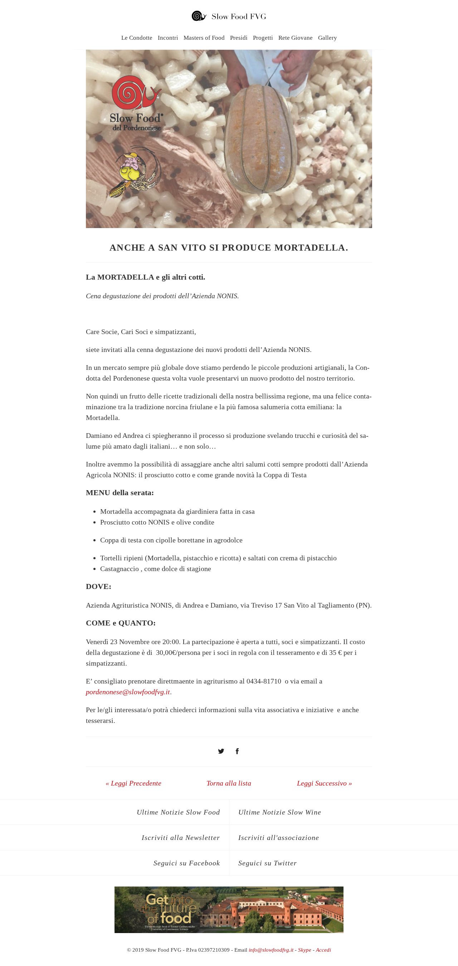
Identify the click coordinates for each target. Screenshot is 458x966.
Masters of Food (204, 37)
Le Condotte (136, 37)
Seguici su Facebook (187, 863)
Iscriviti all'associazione (278, 837)
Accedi (323, 950)
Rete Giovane (295, 37)
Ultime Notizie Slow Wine (279, 812)
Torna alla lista (228, 783)
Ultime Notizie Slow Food (178, 812)
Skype (304, 950)
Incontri (168, 37)
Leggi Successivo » (324, 783)
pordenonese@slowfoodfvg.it (128, 692)
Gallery (327, 37)
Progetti (263, 37)
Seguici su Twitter (267, 863)
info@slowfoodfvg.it (271, 950)
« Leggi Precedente (133, 783)
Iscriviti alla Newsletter (181, 837)
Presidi (239, 37)
